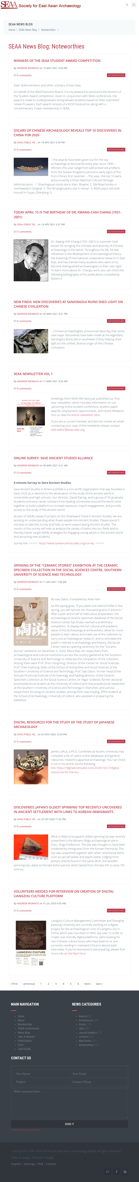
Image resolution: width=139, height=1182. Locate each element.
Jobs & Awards (26, 1036)
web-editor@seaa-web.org (68, 430)
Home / (12, 29)
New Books (85, 1040)
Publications (25, 1040)
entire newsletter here (85, 415)
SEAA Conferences (28, 1028)
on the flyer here (74, 953)
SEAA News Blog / (29, 29)
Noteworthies (48, 29)
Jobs (81, 1028)
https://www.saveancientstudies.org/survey (66, 543)
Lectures (84, 1036)
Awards (83, 1016)
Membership (25, 1024)
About (21, 1020)
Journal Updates (88, 1032)
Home (21, 1016)
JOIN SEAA (24, 1049)
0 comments (24, 75)
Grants (82, 1024)
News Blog (24, 1032)
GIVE (20, 1045)
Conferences (86, 1020)
